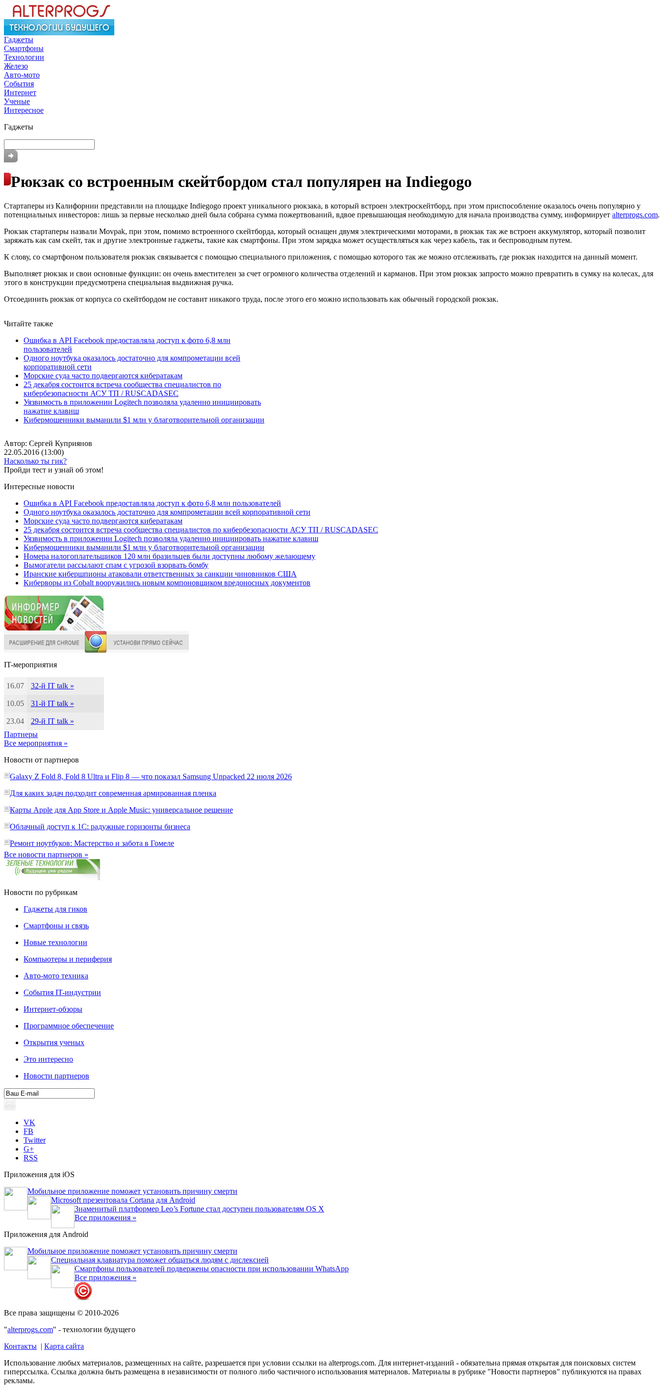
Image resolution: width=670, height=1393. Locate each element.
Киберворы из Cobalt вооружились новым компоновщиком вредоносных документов (167, 582)
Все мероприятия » (36, 743)
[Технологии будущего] (59, 32)
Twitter (35, 1140)
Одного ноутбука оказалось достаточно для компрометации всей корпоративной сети (167, 512)
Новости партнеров (56, 1076)
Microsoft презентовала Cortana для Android (123, 1200)
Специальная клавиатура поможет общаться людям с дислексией (160, 1260)
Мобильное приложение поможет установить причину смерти (132, 1191)
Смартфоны (24, 48)
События (19, 83)
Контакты (20, 1346)
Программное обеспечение (69, 1026)
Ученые (17, 101)
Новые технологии (55, 942)
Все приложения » (105, 1217)
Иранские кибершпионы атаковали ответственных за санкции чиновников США (160, 574)
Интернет (20, 92)
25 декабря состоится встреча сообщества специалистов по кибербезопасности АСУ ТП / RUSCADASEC (122, 388)
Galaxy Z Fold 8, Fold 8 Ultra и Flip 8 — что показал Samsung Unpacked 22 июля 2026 (151, 776)
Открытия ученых (54, 1042)
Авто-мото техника (56, 976)
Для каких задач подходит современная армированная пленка (113, 793)
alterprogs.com (635, 214)
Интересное (24, 110)
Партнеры (21, 734)
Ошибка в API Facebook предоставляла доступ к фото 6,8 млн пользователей (152, 503)
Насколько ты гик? (35, 461)
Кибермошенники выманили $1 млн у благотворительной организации (144, 420)
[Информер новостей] (54, 628)
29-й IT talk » (52, 721)
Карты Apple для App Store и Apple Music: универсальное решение (121, 810)
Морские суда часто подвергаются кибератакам (103, 375)
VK (29, 1122)
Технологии (24, 57)
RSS (31, 1158)
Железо (16, 66)
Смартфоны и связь (56, 925)
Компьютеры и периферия (68, 959)
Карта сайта (64, 1346)
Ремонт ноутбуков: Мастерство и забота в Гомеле (92, 843)
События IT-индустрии (62, 992)
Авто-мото (22, 75)
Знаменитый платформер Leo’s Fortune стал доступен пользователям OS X (199, 1209)
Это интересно (48, 1059)
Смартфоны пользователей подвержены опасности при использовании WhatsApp (212, 1268)
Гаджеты (18, 39)
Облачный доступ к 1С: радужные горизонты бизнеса (100, 826)
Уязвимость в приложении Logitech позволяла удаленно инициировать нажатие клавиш (171, 538)
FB (28, 1131)
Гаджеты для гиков (55, 909)
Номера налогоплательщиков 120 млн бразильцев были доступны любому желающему (169, 556)
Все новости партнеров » (46, 854)
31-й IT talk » (52, 703)
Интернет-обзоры (53, 1009)
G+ (29, 1149)
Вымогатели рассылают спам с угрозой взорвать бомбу (116, 565)
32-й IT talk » (52, 686)
